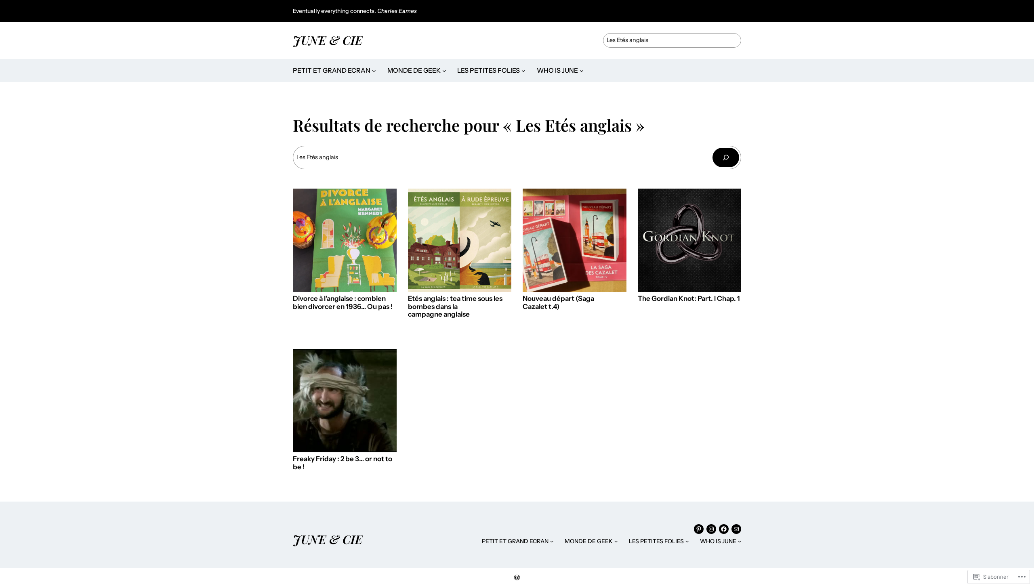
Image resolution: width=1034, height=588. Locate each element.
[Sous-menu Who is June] (582, 71)
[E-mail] (736, 529)
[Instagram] (711, 529)
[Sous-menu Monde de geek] (444, 71)
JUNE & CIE (327, 40)
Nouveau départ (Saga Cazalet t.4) (558, 303)
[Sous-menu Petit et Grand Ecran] (374, 71)
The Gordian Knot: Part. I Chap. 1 (689, 298)
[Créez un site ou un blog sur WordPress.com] (517, 578)
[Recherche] (725, 157)
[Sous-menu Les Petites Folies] (523, 71)
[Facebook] (724, 529)
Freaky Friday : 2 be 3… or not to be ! (342, 463)
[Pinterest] (699, 529)
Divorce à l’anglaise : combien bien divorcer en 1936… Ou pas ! (343, 303)
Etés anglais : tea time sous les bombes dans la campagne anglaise (455, 306)
